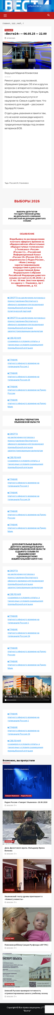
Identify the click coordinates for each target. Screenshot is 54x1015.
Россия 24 (8, 30)
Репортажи (9, 841)
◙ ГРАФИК (13, 359)
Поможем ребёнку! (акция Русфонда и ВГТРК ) (26, 945)
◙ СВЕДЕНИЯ (14, 594)
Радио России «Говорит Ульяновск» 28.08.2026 (26, 802)
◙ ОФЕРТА (13, 570)
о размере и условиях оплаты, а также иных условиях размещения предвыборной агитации (25, 600)
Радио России (26, 796)
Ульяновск (24, 183)
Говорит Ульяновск (12, 796)
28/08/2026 (10, 805)
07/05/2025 (11, 38)
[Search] (48, 15)
